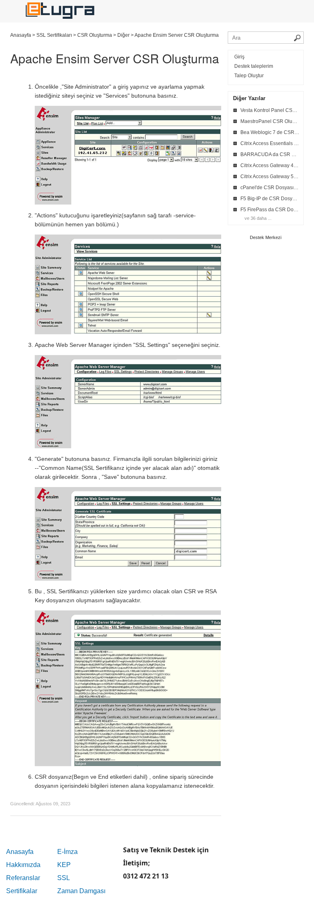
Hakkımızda (23, 864)
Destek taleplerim (253, 66)
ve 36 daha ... (257, 218)
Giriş (239, 57)
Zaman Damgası (81, 890)
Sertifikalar (21, 890)
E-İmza (67, 851)
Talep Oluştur (249, 75)
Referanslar (23, 877)
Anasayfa (20, 851)
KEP (64, 864)
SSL (63, 877)
